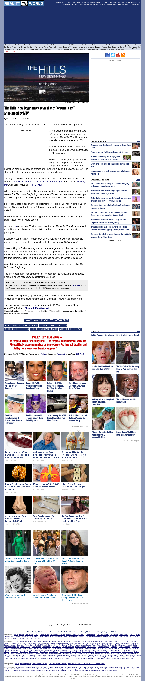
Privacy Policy (102, 632)
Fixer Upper (39, 47)
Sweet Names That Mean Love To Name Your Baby (126, 433)
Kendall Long (136, 647)
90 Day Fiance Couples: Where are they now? (31, 667)
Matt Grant (130, 643)
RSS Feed (114, 632)
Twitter (43, 354)
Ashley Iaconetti (121, 653)
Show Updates (59, 2)
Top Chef (103, 49)
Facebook (61, 354)
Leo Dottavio (56, 647)
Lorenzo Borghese (17, 645)
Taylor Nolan (88, 655)
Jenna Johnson (9, 658)
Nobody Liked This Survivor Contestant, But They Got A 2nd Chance (55, 387)
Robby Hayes (105, 657)
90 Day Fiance (9, 45)
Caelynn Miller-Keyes (11, 647)
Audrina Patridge (53, 181)
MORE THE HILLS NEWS (70, 329)
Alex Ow (91, 658)
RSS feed (80, 354)
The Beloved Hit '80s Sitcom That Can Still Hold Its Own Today (45, 561)
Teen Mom (82, 49)
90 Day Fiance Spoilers (23, 664)
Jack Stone (23, 657)
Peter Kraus (44, 652)
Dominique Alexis (54, 657)
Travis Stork (29, 645)
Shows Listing (136, 4)
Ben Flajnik (42, 643)
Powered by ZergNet (80, 427)
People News (70, 2)
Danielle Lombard (41, 653)
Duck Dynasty (135, 635)
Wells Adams (114, 650)
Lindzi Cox (7, 655)
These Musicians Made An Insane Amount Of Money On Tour (77, 386)
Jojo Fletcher (75, 641)
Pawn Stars (68, 636)
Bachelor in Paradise (80, 45)
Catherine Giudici (88, 652)
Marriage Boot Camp (109, 47)
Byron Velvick (52, 645)
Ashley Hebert (52, 643)
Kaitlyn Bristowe (96, 641)
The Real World (107, 636)
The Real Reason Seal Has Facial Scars (126, 400)
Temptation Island (93, 49)
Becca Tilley (63, 653)
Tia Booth (114, 647)
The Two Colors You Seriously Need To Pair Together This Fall (127, 369)
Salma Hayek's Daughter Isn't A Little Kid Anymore (14, 386)
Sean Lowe (21, 643)
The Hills (13, 51)
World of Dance (120, 49)
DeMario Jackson (77, 655)
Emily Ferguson (83, 653)
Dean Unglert (15, 653)
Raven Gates (108, 655)
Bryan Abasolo (65, 650)
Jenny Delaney (33, 648)
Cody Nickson (58, 658)
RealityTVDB (107, 2)
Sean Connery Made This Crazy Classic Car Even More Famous (57, 418)
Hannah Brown (25, 647)
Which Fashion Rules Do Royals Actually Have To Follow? (72, 561)
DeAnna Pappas (119, 643)
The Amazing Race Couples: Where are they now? (112, 667)
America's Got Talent (46, 45)
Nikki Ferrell (76, 652)
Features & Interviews (70, 4)
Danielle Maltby (125, 650)
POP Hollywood (118, 2)
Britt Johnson (80, 648)
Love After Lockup (94, 47)
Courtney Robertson (102, 652)
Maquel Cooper (21, 648)
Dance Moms (11, 47)
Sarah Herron (123, 657)
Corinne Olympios (63, 655)
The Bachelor (93, 45)
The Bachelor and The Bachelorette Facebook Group (86, 664)
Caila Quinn (73, 653)
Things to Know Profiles (108, 4)
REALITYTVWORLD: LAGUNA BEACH (21, 325)
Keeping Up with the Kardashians (75, 47)
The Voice (110, 49)
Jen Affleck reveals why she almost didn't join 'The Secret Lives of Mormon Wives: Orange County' (109, 214)
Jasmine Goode (119, 655)
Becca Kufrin (32, 641)
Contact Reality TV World (83, 632)
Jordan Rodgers (90, 650)
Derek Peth (98, 655)
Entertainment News (94, 2)
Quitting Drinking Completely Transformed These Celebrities (103, 402)
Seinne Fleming (45, 648)
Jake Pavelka (86, 643)
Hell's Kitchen (57, 47)
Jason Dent (121, 658)
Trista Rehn (96, 645)
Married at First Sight (124, 47)
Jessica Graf (69, 658)
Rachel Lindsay (57, 641)
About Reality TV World (35, 632)
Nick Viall (67, 641)
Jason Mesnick (107, 643)
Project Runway (20, 49)
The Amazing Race (21, 45)
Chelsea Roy (39, 650)
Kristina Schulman (27, 653)
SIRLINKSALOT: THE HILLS (17, 329)
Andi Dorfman (118, 641)
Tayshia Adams (120, 645)
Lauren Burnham (124, 647)
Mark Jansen (111, 658)
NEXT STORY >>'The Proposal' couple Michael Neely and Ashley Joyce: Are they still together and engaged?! (67, 342)
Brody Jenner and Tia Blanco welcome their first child (109, 152)
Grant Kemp (134, 657)
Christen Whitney (68, 657)
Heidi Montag (35, 185)
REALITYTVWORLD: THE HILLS (53, 325)
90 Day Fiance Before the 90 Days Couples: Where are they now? (71, 667)
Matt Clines (130, 658)
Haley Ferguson (96, 653)
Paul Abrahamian (46, 658)
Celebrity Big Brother (127, 45)
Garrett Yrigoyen (103, 647)
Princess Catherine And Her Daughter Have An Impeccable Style (102, 435)
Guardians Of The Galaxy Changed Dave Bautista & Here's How (73, 597)
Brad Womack (63, 643)
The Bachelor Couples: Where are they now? (97, 669)
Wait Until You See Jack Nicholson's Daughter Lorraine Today (78, 418)
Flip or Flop (48, 47)
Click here (76, 285)
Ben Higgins (86, 641)
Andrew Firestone (74, 645)
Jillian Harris (96, 643)
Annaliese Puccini (27, 650)
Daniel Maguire (34, 657)
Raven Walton (34, 658)
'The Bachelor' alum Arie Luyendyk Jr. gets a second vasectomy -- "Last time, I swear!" (109, 192)
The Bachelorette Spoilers (58, 664)
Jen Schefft (63, 645)
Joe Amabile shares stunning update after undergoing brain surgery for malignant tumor (110, 185)
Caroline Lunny (102, 648)
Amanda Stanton (108, 653)
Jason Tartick (91, 647)
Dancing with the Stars (26, 47)
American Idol (33, 45)
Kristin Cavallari (36, 181)
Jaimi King (43, 657)
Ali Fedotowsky (74, 643)
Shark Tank (47, 49)
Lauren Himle (41, 655)
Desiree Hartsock (10, 643)
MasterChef (137, 47)
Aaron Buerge (86, 645)
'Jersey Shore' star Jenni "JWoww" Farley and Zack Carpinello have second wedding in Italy (108, 221)
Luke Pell (114, 657)
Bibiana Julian (91, 648)
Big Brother (115, 45)
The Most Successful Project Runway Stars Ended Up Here (34, 418)
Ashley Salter (30, 655)
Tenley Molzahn (127, 652)
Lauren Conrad (19, 181)
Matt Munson (130, 655)
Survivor (75, 49)
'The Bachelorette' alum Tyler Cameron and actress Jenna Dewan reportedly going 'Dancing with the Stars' (110, 228)
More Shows (136, 49)
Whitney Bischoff (65, 652)
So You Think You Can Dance (61, 49)
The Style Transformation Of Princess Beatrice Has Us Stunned (13, 419)
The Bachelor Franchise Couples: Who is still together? (61, 669)
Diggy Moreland (93, 657)
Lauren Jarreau (69, 648)
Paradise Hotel (9, 49)
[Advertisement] (72, 613)
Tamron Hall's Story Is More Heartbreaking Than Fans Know (34, 386)
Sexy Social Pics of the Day (88, 4)
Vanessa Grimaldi (77, 650)
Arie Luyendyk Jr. (44, 641)
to (16, 226)
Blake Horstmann (68, 647)
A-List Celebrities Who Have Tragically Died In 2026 (102, 367)
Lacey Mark (14, 657)
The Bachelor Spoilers (39, 664)
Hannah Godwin (132, 645)
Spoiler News (81, 2)
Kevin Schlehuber (22, 658)
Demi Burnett (36, 647)
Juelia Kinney (132, 653)
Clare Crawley (53, 653)
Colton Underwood (20, 641)
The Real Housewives (34, 49)
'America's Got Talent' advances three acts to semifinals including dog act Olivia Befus (111, 235)
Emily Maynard (32, 643)
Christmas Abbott (81, 658)
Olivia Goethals (57, 648)
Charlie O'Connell (41, 645)
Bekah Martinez (114, 648)
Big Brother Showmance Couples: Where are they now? (32, 670)
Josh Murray (53, 652)
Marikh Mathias (126, 648)
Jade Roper (24, 652)
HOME (6, 51)
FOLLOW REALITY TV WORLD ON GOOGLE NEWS (46, 320)
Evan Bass (14, 652)
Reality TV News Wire (133, 2)
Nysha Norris (15, 650)
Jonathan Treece (81, 657)
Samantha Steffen (19, 655)
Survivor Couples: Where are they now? (103, 670)
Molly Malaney (116, 652)
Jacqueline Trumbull (52, 650)
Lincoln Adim (46, 647)
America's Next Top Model (64, 45)
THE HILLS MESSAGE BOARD (44, 329)
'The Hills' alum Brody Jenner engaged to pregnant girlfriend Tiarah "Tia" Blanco (105, 158)
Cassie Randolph (108, 645)
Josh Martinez (100, 658)
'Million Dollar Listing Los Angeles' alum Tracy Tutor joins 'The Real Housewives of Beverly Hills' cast (111, 199)
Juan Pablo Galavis (131, 641)
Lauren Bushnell (102, 650)
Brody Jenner (109, 335)
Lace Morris (51, 655)
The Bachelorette (104, 45)
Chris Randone (80, 647)
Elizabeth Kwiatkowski (37, 308)
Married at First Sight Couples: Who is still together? (70, 670)
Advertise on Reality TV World (60, 632)
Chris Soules (108, 641)
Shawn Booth (33, 652)
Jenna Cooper (10, 648)
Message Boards (124, 4)
